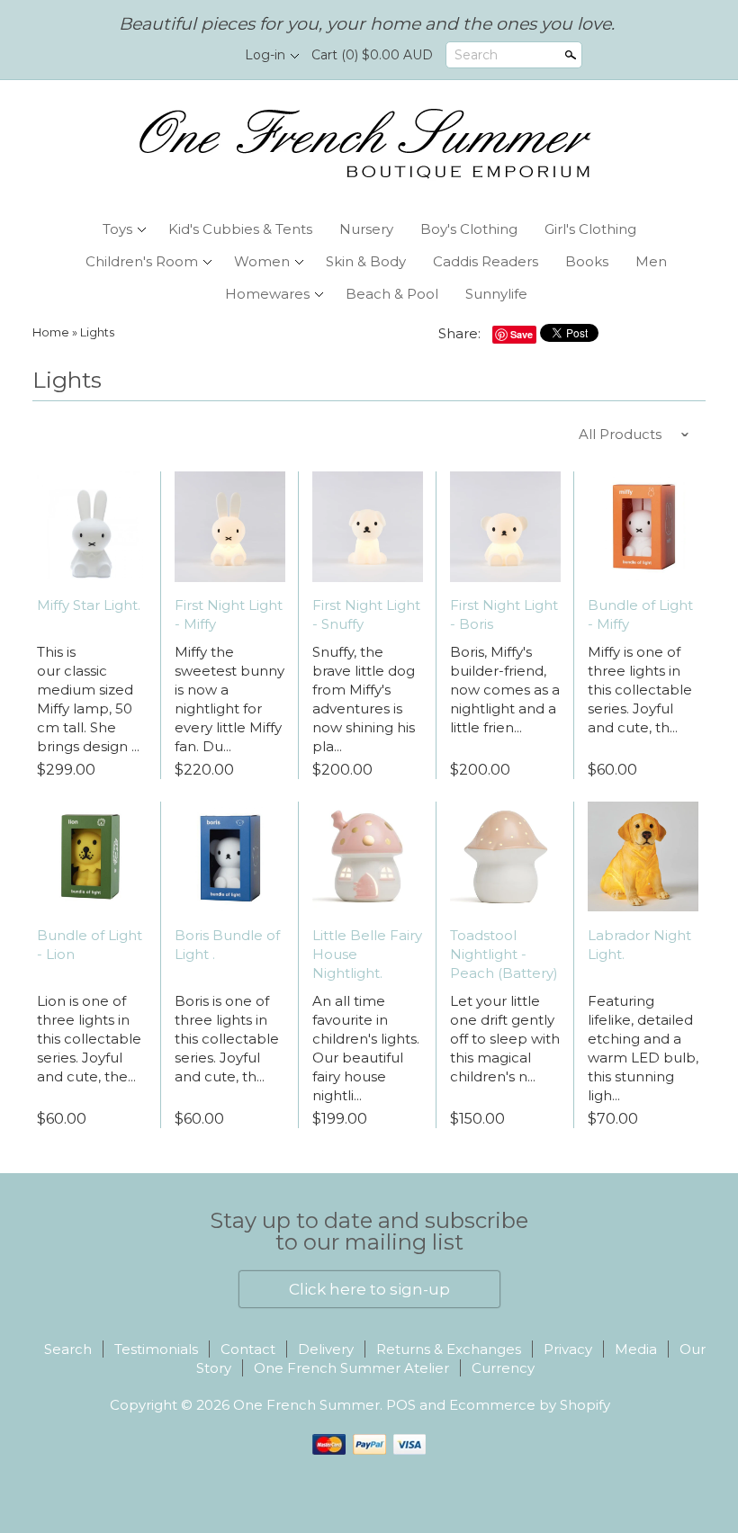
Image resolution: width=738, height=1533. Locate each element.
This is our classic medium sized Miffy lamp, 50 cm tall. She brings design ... (88, 699)
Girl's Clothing (590, 229)
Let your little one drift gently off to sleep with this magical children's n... (505, 1038)
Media (636, 1349)
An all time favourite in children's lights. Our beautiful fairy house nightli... (365, 1048)
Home (50, 332)
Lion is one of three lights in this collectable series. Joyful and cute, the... (89, 1038)
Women (262, 261)
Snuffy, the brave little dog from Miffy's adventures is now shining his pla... (363, 699)
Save (521, 334)
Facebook (178, 55)
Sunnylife (496, 293)
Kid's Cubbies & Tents (240, 229)
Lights (97, 332)
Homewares (267, 293)
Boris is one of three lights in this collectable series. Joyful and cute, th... (227, 1038)
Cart (372, 55)
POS (401, 1404)
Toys (117, 229)
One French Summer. (309, 1404)
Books (586, 261)
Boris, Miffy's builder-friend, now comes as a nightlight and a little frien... (505, 689)
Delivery (326, 1349)
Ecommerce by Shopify (529, 1404)
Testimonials (156, 1349)
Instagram (208, 55)
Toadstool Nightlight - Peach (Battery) (504, 954)
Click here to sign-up (369, 1289)
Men (651, 261)
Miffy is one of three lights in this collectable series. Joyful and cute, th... (640, 689)
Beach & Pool (392, 293)
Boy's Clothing (469, 229)
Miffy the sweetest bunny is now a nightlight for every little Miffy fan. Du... (229, 699)
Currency (503, 1367)
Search (476, 55)
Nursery (366, 229)
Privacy (568, 1349)
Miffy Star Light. (88, 605)
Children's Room (142, 261)
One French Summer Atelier (351, 1367)
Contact (247, 1349)
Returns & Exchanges (448, 1349)
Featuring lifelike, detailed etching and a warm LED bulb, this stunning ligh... (643, 1048)
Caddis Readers (485, 261)
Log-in (265, 55)
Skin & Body (366, 261)
